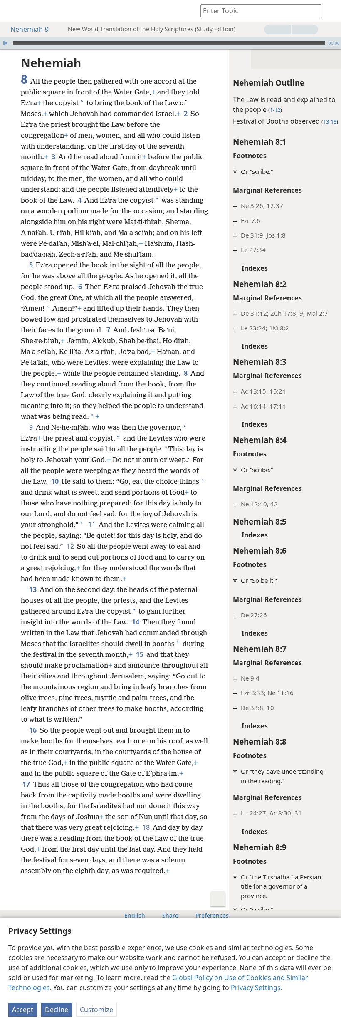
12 (71, 546)
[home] (12, 11)
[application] (170, 43)
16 (33, 730)
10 (55, 481)
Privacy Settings (256, 987)
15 (140, 654)
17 (26, 784)
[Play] (5, 43)
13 (33, 589)
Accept (22, 1009)
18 (146, 827)
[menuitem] (12, 11)
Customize (96, 1009)
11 (92, 524)
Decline (56, 1009)
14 (136, 621)
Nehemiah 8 (29, 29)
